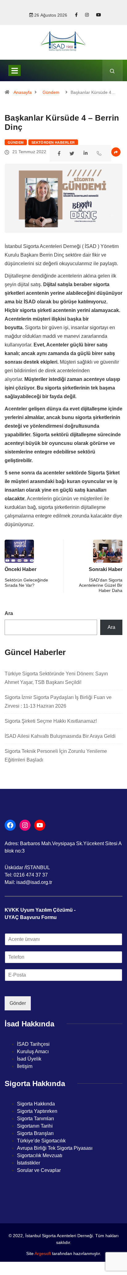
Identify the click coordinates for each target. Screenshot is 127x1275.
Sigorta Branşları (35, 1133)
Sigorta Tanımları (35, 1118)
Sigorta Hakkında (36, 1103)
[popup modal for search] (112, 70)
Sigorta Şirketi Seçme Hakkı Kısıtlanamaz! (51, 721)
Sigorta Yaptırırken (37, 1111)
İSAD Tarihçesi (33, 1044)
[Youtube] (98, 15)
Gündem (51, 92)
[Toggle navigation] (14, 70)
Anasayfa (23, 92)
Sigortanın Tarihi (35, 1126)
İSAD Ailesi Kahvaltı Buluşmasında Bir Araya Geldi (60, 736)
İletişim (24, 1066)
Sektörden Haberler (53, 142)
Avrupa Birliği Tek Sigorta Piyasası (54, 1148)
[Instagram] (87, 15)
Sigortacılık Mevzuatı (39, 1155)
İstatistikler (28, 1162)
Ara (9, 613)
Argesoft (43, 1253)
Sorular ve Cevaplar (39, 1170)
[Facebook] (76, 15)
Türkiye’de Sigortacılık (41, 1140)
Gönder (18, 1003)
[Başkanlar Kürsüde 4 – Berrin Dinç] (60, 152)
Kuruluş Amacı (33, 1051)
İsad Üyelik (29, 1058)
